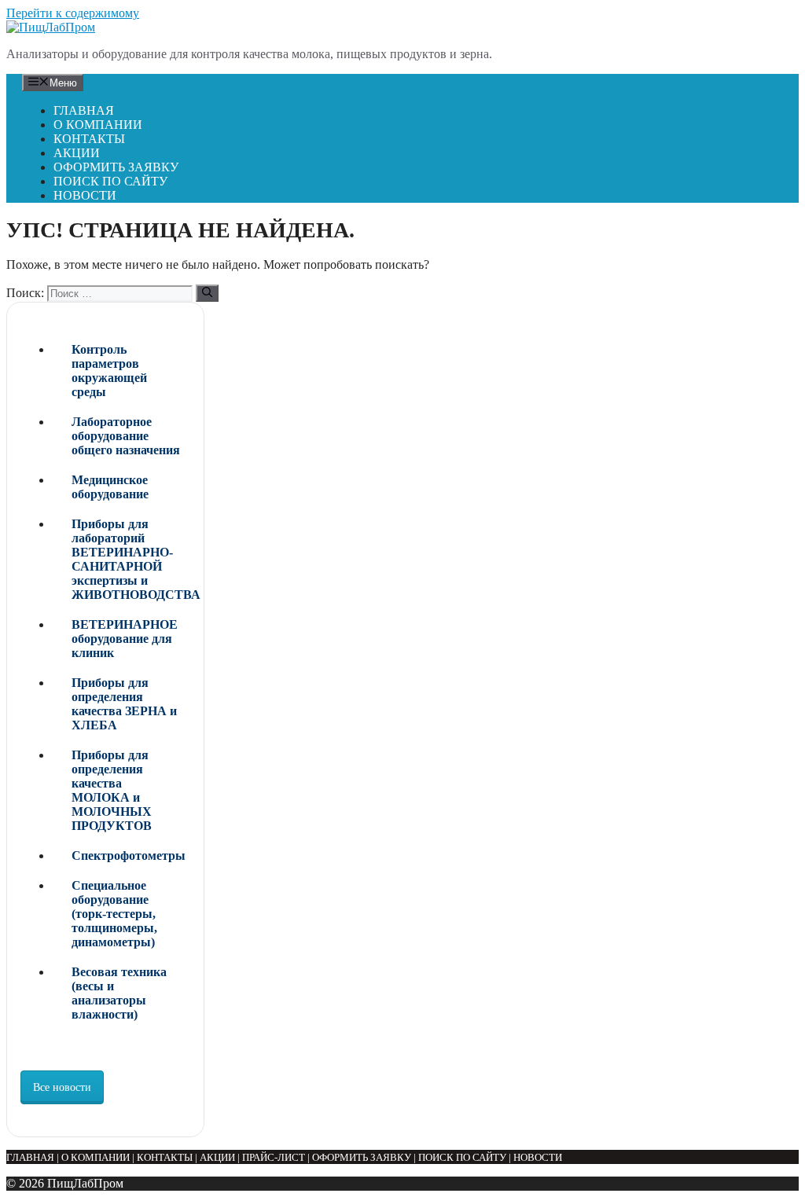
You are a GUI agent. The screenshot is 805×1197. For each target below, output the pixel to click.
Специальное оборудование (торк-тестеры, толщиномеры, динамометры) (114, 914)
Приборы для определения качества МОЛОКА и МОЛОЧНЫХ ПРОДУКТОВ (112, 790)
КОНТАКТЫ (89, 138)
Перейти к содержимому (72, 13)
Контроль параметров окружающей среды (109, 370)
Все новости (62, 1087)
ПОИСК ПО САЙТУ (110, 181)
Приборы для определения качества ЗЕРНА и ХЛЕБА (124, 704)
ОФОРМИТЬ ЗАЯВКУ (115, 167)
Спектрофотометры (129, 855)
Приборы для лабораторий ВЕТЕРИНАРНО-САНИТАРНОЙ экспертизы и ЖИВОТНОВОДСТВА (131, 559)
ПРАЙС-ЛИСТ (273, 1157)
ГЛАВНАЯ (83, 110)
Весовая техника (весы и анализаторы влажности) (119, 993)
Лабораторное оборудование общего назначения (126, 436)
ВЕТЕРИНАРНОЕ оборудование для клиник (125, 638)
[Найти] (207, 293)
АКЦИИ (76, 153)
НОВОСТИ (84, 195)
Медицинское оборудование (110, 487)
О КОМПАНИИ (97, 124)
